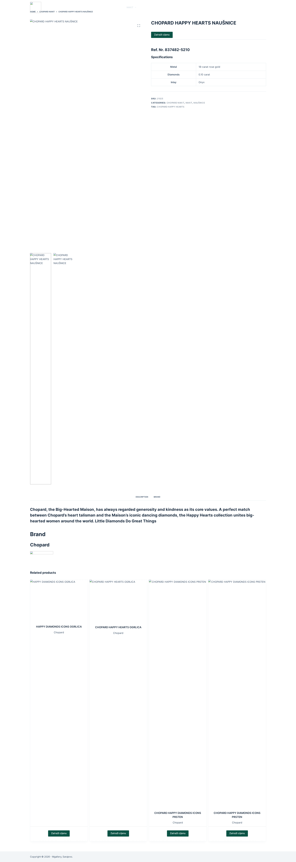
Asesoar (145, 7)
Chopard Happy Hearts (170, 106)
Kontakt (189, 7)
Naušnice (199, 102)
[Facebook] (260, 7)
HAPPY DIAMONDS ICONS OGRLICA (59, 626)
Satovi (116, 7)
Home (104, 7)
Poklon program (167, 7)
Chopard (59, 632)
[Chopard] (41, 556)
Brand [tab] (157, 497)
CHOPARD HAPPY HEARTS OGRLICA (118, 627)
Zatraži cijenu (162, 34)
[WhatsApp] (256, 7)
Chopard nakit (175, 102)
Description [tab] (142, 497)
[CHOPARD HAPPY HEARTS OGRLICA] (118, 602)
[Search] (250, 7)
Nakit (130, 7)
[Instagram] (265, 7)
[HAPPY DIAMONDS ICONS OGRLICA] (59, 602)
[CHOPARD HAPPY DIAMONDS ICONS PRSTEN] (177, 695)
